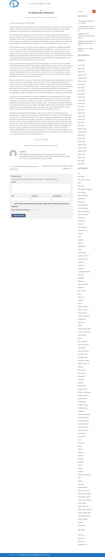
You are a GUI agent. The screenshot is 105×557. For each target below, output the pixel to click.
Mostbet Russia (82, 408)
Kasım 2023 (81, 119)
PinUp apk (81, 443)
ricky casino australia (84, 474)
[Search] (29, 3)
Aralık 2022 (81, 141)
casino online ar (83, 310)
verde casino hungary (84, 494)
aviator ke (81, 262)
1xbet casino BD (83, 214)
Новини (80, 522)
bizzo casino (82, 291)
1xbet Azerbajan (83, 208)
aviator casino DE (83, 256)
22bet (80, 237)
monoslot (81, 379)
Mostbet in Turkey (83, 395)
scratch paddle (33, 98)
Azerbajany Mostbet (84, 271)
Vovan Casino (82, 503)
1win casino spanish (84, 179)
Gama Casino (82, 335)
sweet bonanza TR (83, 490)
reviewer (80, 471)
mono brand (81, 373)
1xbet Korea (81, 221)
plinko (80, 446)
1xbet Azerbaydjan (83, 211)
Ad (12, 196)
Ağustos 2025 (82, 75)
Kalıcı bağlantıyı (44, 145)
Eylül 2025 (81, 72)
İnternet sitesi (57, 196)
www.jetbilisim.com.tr (36, 555)
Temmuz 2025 (82, 78)
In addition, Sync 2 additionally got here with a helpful (86, 36)
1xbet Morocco (82, 230)
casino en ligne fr (83, 306)
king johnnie (81, 348)
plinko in (80, 449)
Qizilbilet (80, 459)
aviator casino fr (83, 259)
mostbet (80, 382)
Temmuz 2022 (82, 148)
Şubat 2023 (81, 138)
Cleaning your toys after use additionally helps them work (86, 43)
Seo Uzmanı (46, 555)
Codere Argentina (83, 316)
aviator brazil (82, 252)
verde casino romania (84, 500)
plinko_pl (80, 455)
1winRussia (81, 198)
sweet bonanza (82, 487)
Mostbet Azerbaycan (84, 392)
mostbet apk (82, 386)
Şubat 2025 (81, 94)
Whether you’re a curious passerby (85, 49)
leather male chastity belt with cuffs (58, 80)
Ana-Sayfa (34, 3)
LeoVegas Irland (83, 357)
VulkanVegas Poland (84, 516)
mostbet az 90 (82, 389)
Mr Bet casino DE (83, 417)
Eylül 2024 (81, 110)
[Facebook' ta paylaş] (35, 139)
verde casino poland (84, 497)
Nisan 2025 (81, 87)
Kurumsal (41, 3)
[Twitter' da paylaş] (38, 139)
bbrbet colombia (83, 284)
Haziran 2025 (82, 81)
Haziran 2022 (82, 151)
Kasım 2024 (81, 103)
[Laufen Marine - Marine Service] (17, 3)
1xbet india (81, 218)
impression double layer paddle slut (42, 49)
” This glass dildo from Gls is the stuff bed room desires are (87, 28)
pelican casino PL (83, 430)
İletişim (48, 3)
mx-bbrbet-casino (83, 421)
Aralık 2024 (81, 100)
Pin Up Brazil (82, 433)
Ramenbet (81, 462)
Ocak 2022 (81, 164)
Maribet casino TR (83, 363)
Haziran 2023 (82, 132)
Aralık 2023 (81, 116)
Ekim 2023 (81, 122)
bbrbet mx (81, 287)
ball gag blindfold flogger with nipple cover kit (23, 92)
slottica (80, 481)
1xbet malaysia (82, 227)
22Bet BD (81, 240)
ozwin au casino (83, 427)
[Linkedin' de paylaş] (47, 139)
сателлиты (81, 525)
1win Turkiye (81, 192)
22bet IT (80, 243)
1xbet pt (80, 233)
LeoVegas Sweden (83, 360)
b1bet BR (80, 275)
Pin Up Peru (81, 436)
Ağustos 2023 (82, 129)
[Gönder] (94, 11)
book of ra (81, 297)
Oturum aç (81, 535)
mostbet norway (83, 405)
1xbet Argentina (83, 205)
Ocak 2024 (81, 113)
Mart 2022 (81, 160)
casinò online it (82, 313)
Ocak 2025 (81, 97)
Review (80, 465)
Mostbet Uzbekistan (84, 414)
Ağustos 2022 (82, 144)
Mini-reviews (82, 370)
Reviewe (80, 468)
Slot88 (50, 158)
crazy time (81, 322)
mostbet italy (82, 401)
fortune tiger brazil (84, 332)
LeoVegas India (82, 354)
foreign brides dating (84, 329)
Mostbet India (82, 398)
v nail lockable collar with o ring (58, 107)
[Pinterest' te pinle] (44, 139)
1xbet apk (81, 202)
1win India (81, 186)
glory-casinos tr (83, 341)
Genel (41, 10)
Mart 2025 (81, 91)
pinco (79, 440)
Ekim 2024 (81, 106)
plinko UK (81, 452)
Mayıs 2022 (81, 154)
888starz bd (81, 246)
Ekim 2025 (81, 68)
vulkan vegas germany (85, 509)
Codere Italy (81, 319)
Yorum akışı (81, 541)
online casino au (83, 424)
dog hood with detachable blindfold (29, 58)
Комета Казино (83, 519)
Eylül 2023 (81, 125)
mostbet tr (81, 411)
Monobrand (81, 376)
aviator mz (81, 265)
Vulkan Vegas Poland (84, 513)
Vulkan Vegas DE (83, 506)
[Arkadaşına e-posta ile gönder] (41, 139)
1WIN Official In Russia (85, 189)
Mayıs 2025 (81, 84)
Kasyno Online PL (83, 344)
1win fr (80, 183)
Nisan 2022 (81, 157)
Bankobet (81, 278)
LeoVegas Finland (83, 351)
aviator (80, 249)
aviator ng (81, 268)
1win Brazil (81, 176)
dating (80, 325)
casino (80, 303)
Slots (79, 478)
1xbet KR (80, 224)
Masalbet (81, 367)
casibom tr (81, 300)
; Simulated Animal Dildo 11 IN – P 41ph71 (86, 22)
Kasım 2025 (81, 65)
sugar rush (81, 484)
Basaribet (81, 281)
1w (78, 173)
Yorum (13, 182)
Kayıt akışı (81, 538)
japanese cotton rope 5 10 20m (41, 113)
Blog (79, 294)
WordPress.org (82, 544)
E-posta (35, 196)
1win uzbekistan (83, 195)
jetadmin (27, 17)
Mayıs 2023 (81, 135)
